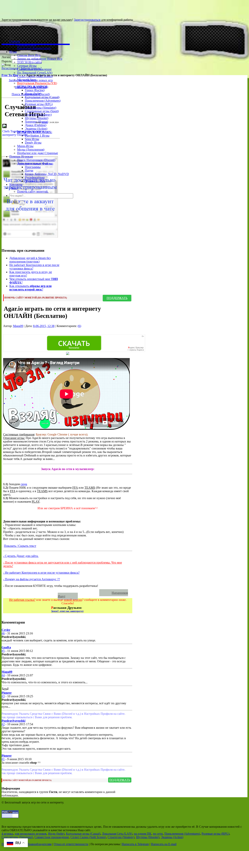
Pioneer (7, 692)
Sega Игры (32, 139)
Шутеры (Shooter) (36, 118)
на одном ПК (142, 833)
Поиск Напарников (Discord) (36, 160)
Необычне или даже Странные (37, 153)
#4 (3, 675)
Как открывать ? (30, 287)
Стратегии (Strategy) (38, 114)
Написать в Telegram (135, 844)
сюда (24, 484)
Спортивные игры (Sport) (42, 111)
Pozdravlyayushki (13, 720)
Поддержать (117, 298)
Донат (13, 188)
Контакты (15, 184)
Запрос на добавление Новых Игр (39, 58)
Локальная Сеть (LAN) (117, 833)
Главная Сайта (26, 44)
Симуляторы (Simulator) (40, 107)
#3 (3, 696)
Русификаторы (35, 177)
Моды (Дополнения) (30, 149)
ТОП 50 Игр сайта (29, 62)
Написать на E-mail (163, 844)
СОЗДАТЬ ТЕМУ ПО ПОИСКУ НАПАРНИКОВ (53, 592)
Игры (13, 51)
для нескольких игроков (30, 833)
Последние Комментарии (34, 48)
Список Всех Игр (28, 55)
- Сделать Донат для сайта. (21, 556)
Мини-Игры (25, 146)
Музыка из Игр (35, 181)
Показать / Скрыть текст (20, 545)
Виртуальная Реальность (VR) (37, 83)
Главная (14, 41)
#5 (3, 650)
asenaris (45, 122)
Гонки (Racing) (35, 90)
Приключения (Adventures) (42, 100)
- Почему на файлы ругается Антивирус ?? (31, 579)
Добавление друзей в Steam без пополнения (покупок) (30, 259)
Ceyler (6, 630)
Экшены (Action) (172, 837)
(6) (79, 326)
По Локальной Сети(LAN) (34, 72)
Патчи (29, 170)
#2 (3, 724)
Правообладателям (39, 844)
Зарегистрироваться (87, 19)
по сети (158, 833)
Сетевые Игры (27, 65)
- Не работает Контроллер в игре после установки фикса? (41, 572)
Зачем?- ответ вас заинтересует (67, 611)
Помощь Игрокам (21, 156)
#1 (3, 759)
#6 (3, 633)
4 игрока (7, 833)
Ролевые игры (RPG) (39, 104)
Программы (33, 167)
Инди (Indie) (33, 93)
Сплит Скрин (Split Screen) (35, 76)
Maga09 (18, 326)
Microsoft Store (26, 79)
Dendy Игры (33, 142)
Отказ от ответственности (71, 844)
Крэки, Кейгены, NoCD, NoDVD (47, 174)
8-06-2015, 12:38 (43, 326)
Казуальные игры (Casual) (42, 97)
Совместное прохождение (34, 69)
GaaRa (6, 647)
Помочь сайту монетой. (32, 191)
